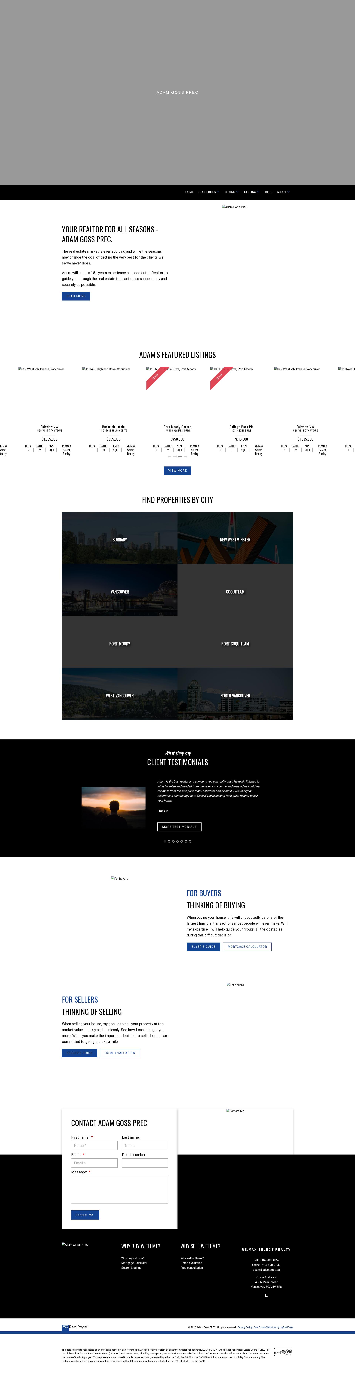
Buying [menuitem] (230, 192)
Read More (76, 296)
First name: (80, 1137)
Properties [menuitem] (207, 192)
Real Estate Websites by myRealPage (273, 1327)
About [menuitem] (281, 192)
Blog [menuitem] (268, 192)
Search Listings (131, 1267)
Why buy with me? (133, 1258)
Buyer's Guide (203, 946)
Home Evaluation (120, 1053)
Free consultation (191, 1267)
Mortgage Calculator (247, 946)
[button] (76, 296)
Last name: (131, 1137)
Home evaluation (191, 1263)
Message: (79, 1172)
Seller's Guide (79, 1053)
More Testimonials (179, 827)
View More (177, 470)
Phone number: (134, 1154)
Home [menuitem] (189, 192)
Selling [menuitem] (250, 192)
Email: (76, 1154)
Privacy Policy (245, 1327)
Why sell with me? (192, 1258)
